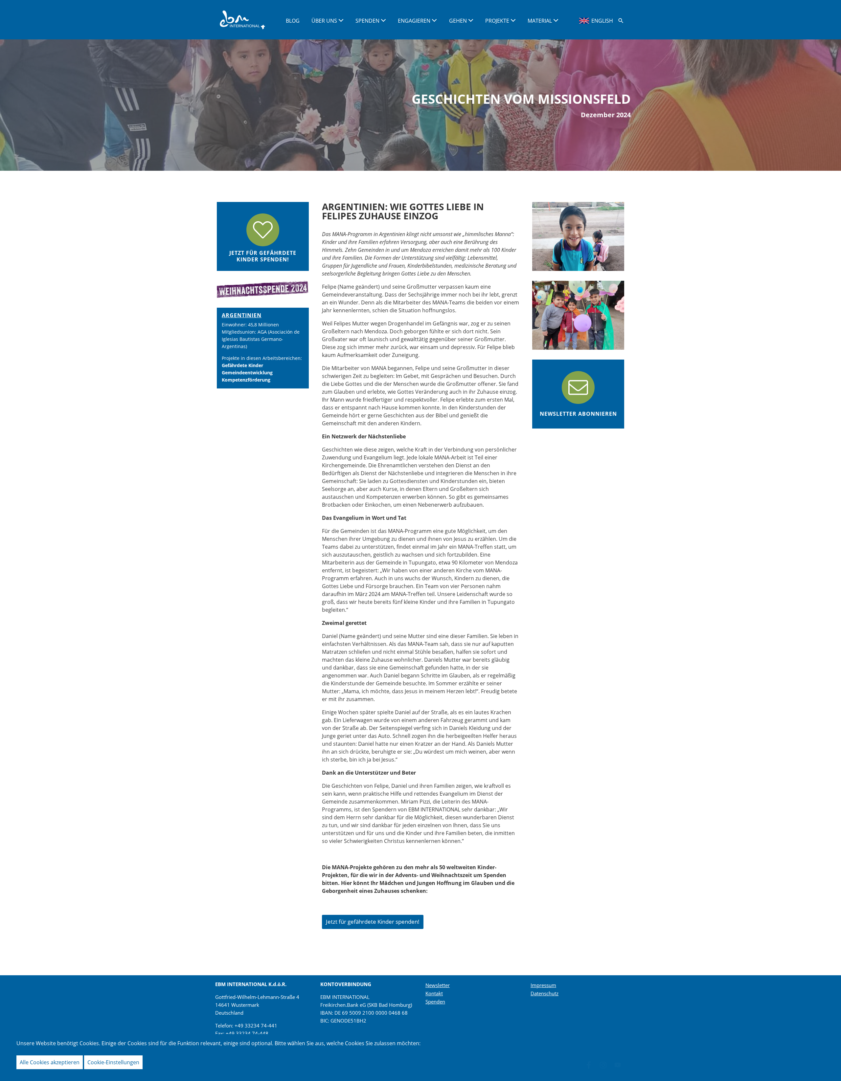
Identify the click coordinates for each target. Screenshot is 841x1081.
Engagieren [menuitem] (415, 20)
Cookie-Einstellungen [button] (113, 1062)
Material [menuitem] (540, 20)
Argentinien (241, 315)
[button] (621, 20)
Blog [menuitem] (293, 20)
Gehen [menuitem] (458, 20)
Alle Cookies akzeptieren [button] (50, 1062)
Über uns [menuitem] (324, 20)
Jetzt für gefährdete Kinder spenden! (373, 921)
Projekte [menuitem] (498, 20)
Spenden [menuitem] (368, 20)
